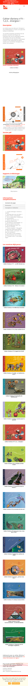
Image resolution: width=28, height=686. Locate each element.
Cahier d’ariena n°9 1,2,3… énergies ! (14, 441)
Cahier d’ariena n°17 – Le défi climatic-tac (14, 264)
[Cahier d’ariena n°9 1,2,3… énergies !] (14, 432)
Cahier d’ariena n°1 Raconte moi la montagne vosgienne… (14, 645)
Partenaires (8, 205)
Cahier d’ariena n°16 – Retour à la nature (14, 285)
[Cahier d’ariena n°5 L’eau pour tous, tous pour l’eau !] (14, 522)
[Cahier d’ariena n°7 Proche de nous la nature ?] (14, 477)
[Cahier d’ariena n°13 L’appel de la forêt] (14, 342)
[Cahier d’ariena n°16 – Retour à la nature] (14, 277)
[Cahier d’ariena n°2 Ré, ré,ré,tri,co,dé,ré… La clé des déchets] (14, 612)
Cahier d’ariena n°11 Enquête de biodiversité (14, 396)
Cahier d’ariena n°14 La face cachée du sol (14, 329)
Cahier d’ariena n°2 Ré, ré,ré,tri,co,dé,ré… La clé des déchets (14, 622)
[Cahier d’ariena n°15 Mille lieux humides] (14, 298)
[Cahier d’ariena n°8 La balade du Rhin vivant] (14, 454)
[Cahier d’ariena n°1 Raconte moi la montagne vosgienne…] (14, 635)
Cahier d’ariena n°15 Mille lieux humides (14, 307)
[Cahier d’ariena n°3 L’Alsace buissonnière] (14, 590)
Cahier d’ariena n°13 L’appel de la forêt (14, 351)
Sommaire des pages (10, 203)
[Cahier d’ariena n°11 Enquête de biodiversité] (14, 387)
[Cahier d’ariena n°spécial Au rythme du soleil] (14, 545)
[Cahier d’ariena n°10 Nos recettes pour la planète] (14, 410)
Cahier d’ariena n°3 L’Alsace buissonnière (14, 599)
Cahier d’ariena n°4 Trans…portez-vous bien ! (14, 577)
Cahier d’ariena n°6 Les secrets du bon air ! (14, 509)
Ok (9, 683)
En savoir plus (15, 683)
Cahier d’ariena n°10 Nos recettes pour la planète (14, 419)
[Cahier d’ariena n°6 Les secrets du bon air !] (14, 500)
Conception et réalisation (11, 208)
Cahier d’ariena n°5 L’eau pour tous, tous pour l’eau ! (14, 531)
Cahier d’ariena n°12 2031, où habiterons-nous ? (14, 373)
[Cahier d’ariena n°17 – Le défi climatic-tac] (14, 255)
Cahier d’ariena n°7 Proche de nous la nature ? (14, 487)
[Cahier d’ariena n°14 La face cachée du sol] (14, 320)
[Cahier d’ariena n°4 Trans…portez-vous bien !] (14, 568)
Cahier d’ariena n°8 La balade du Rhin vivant (14, 464)
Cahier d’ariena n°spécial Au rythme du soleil (14, 554)
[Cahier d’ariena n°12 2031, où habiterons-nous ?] (14, 364)
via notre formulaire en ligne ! (14, 657)
